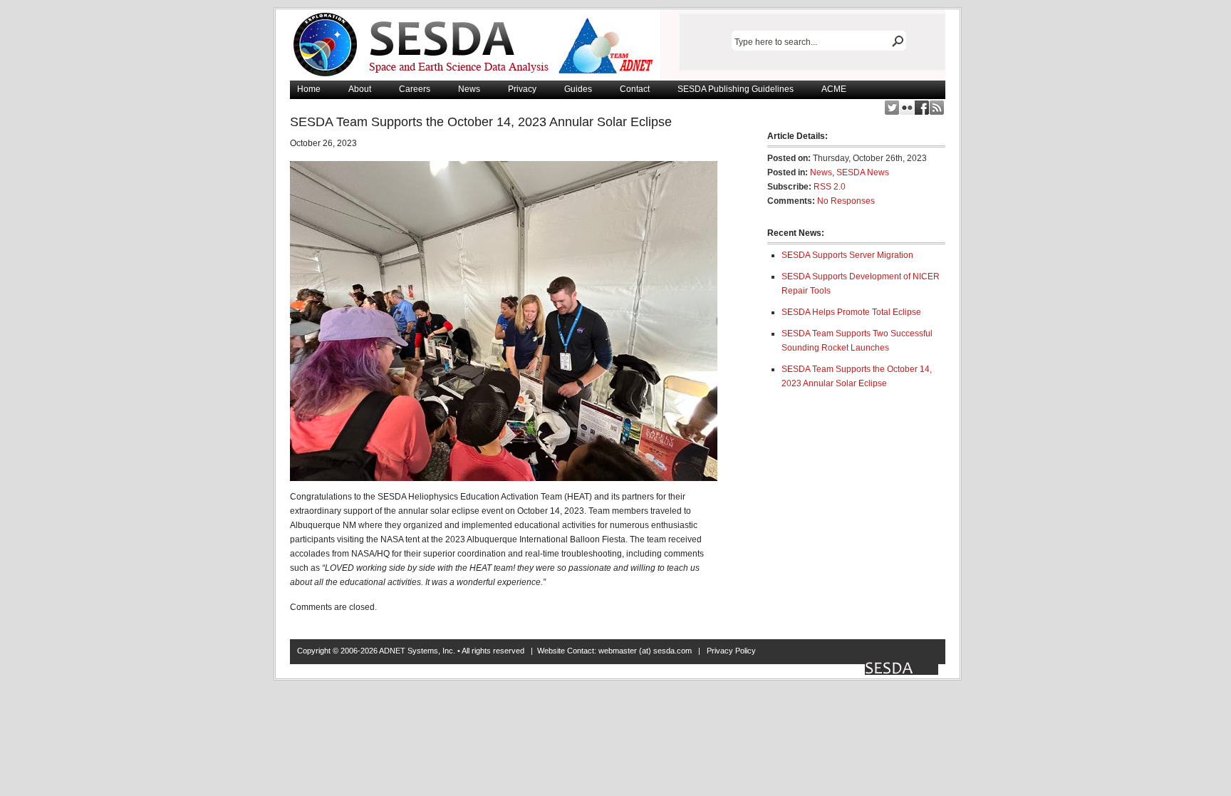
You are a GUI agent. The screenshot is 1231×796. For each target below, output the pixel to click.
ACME (833, 89)
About (359, 89)
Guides (578, 89)
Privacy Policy (731, 650)
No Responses (846, 201)
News (469, 89)
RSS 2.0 (830, 187)
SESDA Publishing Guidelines (735, 89)
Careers (414, 89)
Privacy (522, 89)
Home (309, 89)
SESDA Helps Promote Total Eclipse (851, 312)
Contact (635, 89)
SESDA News (862, 172)
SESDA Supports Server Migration (847, 255)
